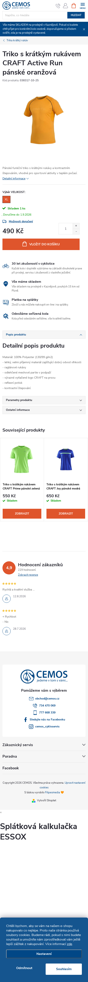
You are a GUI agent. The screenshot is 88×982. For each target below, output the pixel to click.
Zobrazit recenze (28, 575)
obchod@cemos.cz (47, 699)
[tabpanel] (22, 479)
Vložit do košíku (44, 244)
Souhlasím (64, 969)
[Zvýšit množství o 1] (76, 226)
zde (69, 944)
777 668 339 (47, 712)
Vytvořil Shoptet (46, 800)
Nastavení (44, 954)
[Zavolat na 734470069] (58, 5)
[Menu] (82, 5)
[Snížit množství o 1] (76, 231)
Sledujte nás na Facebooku (47, 719)
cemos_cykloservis (47, 726)
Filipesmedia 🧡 (54, 792)
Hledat (76, 15)
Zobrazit (22, 514)
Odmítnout (24, 968)
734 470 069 (47, 705)
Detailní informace (13, 178)
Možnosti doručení (21, 221)
